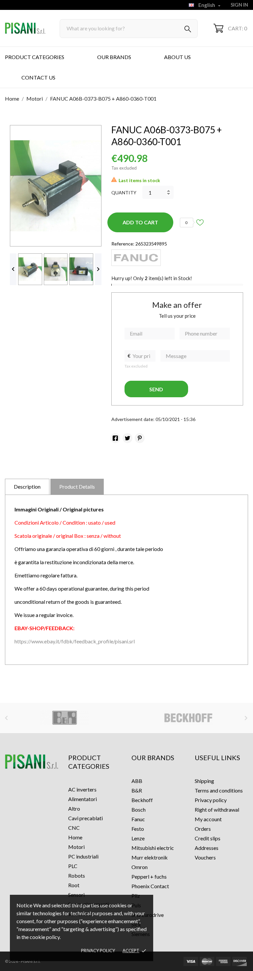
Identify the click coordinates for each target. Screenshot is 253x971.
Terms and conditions (219, 790)
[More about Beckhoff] (188, 718)
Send (156, 389)
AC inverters (82, 789)
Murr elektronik (149, 857)
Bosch (138, 809)
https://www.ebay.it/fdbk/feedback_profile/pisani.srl (74, 641)
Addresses (206, 848)
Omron (139, 867)
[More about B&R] (64, 718)
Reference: (122, 243)
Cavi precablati (85, 818)
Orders (203, 828)
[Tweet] (127, 438)
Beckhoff (142, 800)
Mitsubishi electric (152, 848)
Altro (74, 808)
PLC (72, 866)
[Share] (115, 438)
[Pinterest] (140, 438)
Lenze (138, 838)
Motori (76, 847)
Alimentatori (82, 799)
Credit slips (207, 838)
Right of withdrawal (217, 809)
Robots (76, 875)
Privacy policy (98, 950)
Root (73, 885)
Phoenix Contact (150, 886)
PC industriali (83, 856)
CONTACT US (38, 77)
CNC (74, 828)
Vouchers (205, 857)
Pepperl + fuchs (149, 876)
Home (75, 837)
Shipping (204, 781)
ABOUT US (177, 57)
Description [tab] (27, 486)
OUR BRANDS (114, 57)
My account (208, 819)
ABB (136, 781)
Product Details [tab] (77, 486)
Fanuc (138, 819)
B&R (136, 790)
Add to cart (140, 222)
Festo (137, 828)
